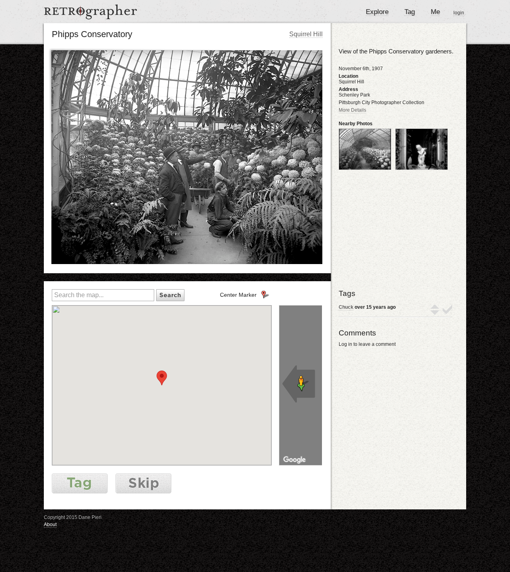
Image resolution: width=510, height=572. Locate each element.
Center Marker (238, 295)
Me (435, 12)
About (50, 524)
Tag (409, 12)
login (458, 13)
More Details (352, 110)
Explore (377, 12)
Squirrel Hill (306, 34)
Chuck (346, 307)
